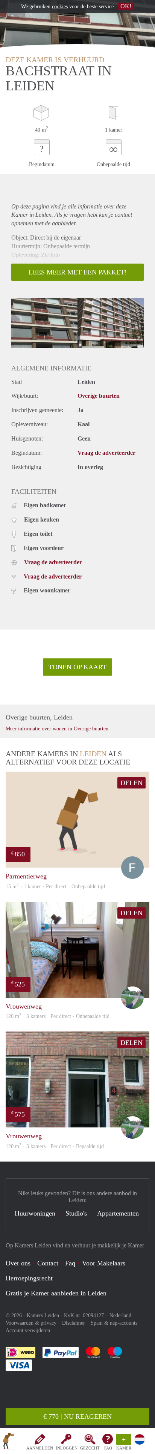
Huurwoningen (35, 1213)
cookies (60, 6)
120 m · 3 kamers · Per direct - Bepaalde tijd (55, 1146)
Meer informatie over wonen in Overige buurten (57, 728)
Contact (47, 1263)
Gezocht (90, 1448)
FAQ (108, 1448)
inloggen (67, 1448)
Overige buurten (99, 396)
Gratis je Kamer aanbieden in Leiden (56, 1293)
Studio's (76, 1213)
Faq (70, 1263)
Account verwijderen (28, 1330)
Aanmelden (39, 1448)
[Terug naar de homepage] (8, 1442)
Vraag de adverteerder (106, 453)
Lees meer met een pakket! (78, 272)
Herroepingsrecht (29, 1278)
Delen (131, 783)
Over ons (18, 1263)
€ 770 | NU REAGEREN (77, 1416)
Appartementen (118, 1213)
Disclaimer (73, 1323)
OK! (125, 6)
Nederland (120, 1315)
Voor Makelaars (103, 1263)
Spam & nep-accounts (114, 1323)
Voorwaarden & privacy (31, 1323)
